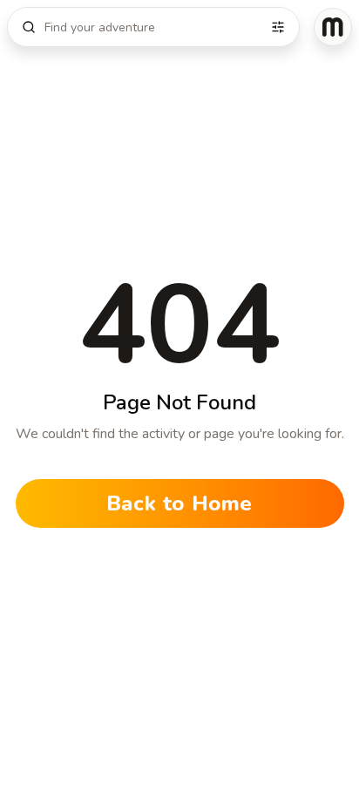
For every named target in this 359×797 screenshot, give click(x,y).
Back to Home (179, 503)
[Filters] (278, 27)
